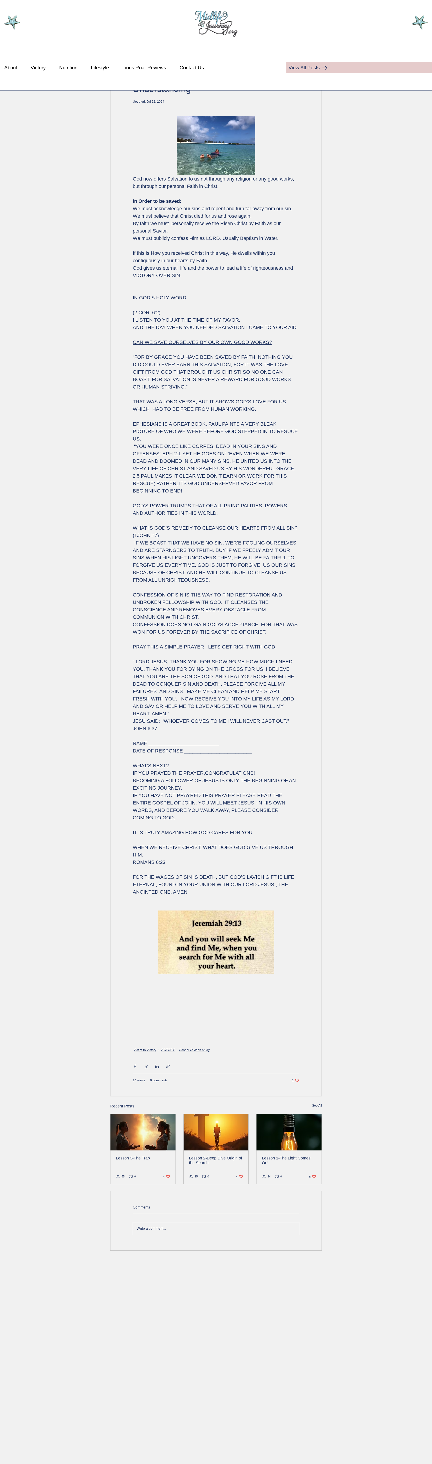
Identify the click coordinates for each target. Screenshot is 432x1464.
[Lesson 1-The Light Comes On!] (289, 1132)
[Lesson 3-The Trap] (143, 1132)
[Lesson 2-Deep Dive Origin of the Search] (216, 1132)
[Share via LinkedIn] (157, 1066)
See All (317, 1105)
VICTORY (168, 1050)
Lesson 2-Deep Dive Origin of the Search (215, 1160)
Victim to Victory (145, 1050)
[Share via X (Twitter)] (146, 1066)
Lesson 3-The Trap (133, 1158)
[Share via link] (168, 1066)
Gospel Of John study (194, 1050)
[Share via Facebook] (135, 1066)
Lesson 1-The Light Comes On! (286, 1160)
